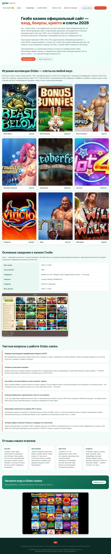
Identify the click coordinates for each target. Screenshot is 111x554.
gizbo (9, 3)
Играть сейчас (28, 59)
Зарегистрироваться (45, 59)
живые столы (56, 8)
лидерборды (30, 8)
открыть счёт (100, 8)
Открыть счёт (99, 482)
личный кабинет (87, 8)
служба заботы (42, 8)
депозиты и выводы (70, 8)
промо (19, 8)
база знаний (8, 8)
